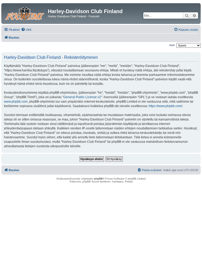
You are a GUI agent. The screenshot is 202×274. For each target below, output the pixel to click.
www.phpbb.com (16, 101)
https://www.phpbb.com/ (165, 106)
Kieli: (172, 45)
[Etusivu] (25, 12)
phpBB (98, 178)
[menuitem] (26, 30)
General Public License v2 (82, 97)
